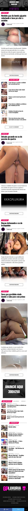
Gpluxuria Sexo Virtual (21, 501)
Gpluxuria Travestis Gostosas (14, 499)
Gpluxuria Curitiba (7, 497)
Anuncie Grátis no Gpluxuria (9, 501)
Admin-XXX (9, 24)
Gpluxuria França (14, 503)
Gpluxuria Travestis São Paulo (18, 497)
